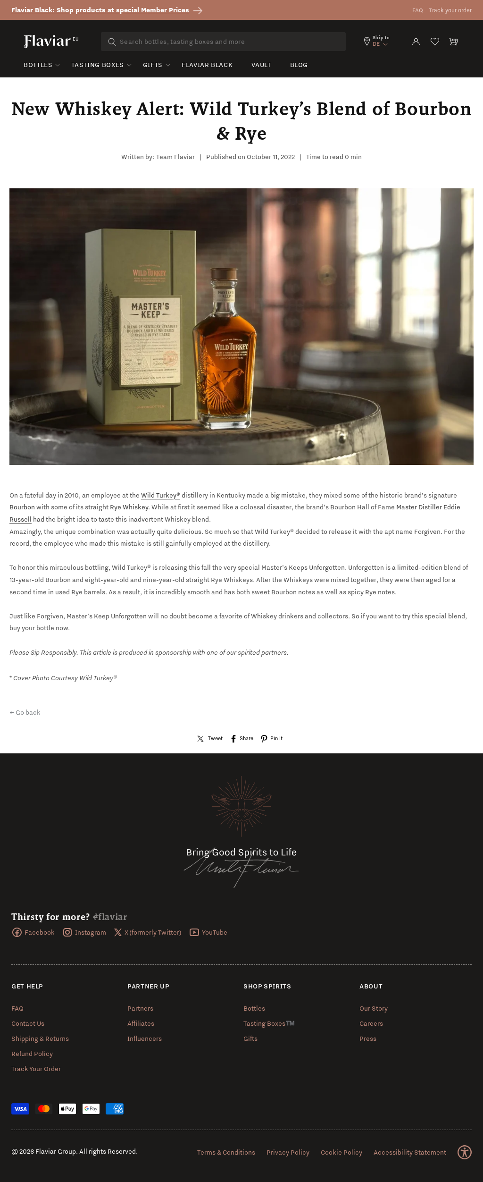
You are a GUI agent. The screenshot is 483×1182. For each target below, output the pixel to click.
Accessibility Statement (410, 1152)
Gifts (153, 64)
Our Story (373, 1008)
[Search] (112, 42)
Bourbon (22, 507)
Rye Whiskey (129, 507)
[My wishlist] (435, 41)
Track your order (450, 10)
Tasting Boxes (97, 64)
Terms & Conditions (226, 1152)
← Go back (25, 712)
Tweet (215, 738)
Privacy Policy (287, 1152)
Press (367, 1038)
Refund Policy (32, 1053)
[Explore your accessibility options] (465, 1152)
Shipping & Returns (40, 1038)
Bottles (38, 64)
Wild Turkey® (160, 495)
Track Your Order (36, 1068)
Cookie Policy (341, 1152)
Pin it (276, 738)
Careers (371, 1023)
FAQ (417, 10)
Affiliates (140, 1023)
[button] (453, 41)
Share (246, 738)
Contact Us (27, 1023)
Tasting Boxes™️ (269, 1023)
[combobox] (223, 41)
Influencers (144, 1038)
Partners (140, 1008)
